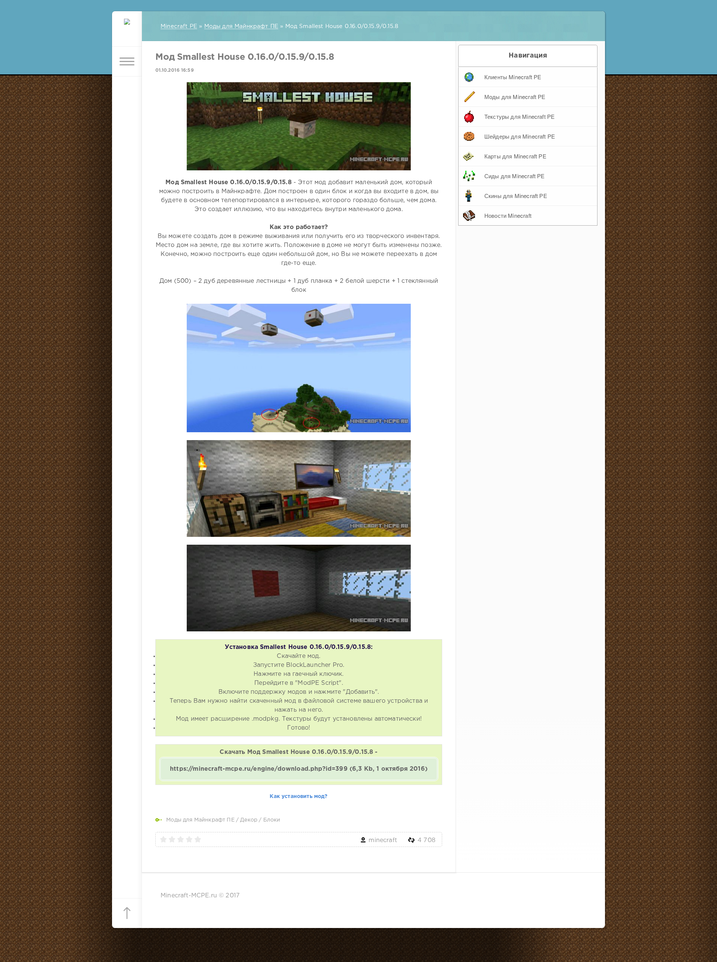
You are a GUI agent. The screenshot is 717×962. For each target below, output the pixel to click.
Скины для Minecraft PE (515, 195)
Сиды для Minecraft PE (514, 176)
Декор (248, 820)
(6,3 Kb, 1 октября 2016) (299, 769)
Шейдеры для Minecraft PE (519, 136)
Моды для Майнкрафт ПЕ (200, 820)
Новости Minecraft (507, 215)
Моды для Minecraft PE (515, 96)
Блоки (271, 820)
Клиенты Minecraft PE (512, 77)
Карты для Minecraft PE (515, 156)
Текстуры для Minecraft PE (519, 116)
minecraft (383, 840)
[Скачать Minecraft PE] (127, 32)
